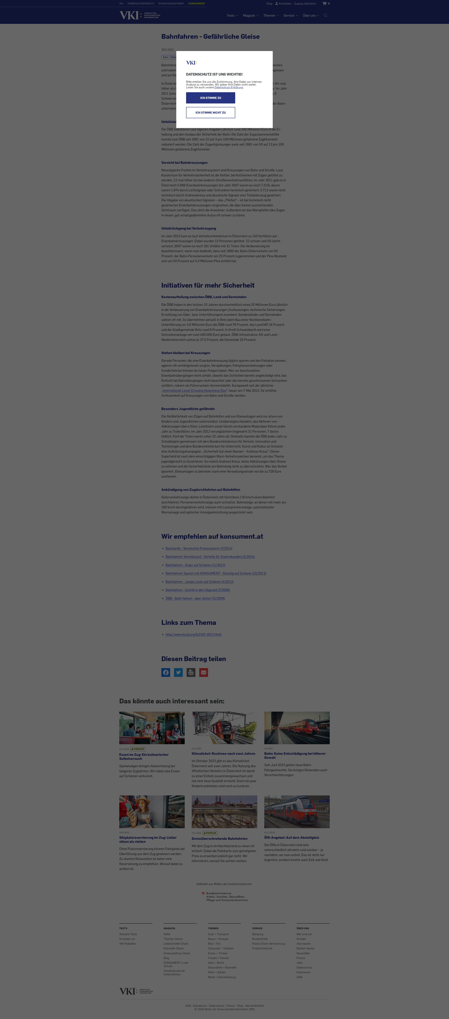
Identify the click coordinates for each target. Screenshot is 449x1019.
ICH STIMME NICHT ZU (211, 112)
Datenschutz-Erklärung (229, 87)
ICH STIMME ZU (210, 98)
